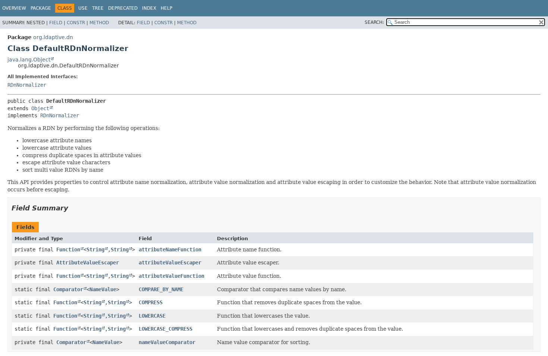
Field (55, 22)
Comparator (68, 289)
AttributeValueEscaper (87, 263)
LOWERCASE (152, 316)
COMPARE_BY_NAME (161, 289)
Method (99, 22)
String (95, 249)
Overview (14, 8)
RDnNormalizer (26, 85)
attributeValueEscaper (170, 263)
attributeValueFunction (171, 276)
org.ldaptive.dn (53, 37)
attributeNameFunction (170, 249)
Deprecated (123, 8)
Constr (76, 22)
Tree (98, 8)
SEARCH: (374, 22)
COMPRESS (151, 302)
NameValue (102, 289)
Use (83, 8)
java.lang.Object (28, 60)
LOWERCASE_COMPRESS (165, 329)
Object (40, 108)
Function (68, 249)
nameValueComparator (167, 342)
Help (166, 8)
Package (41, 8)
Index (149, 8)
